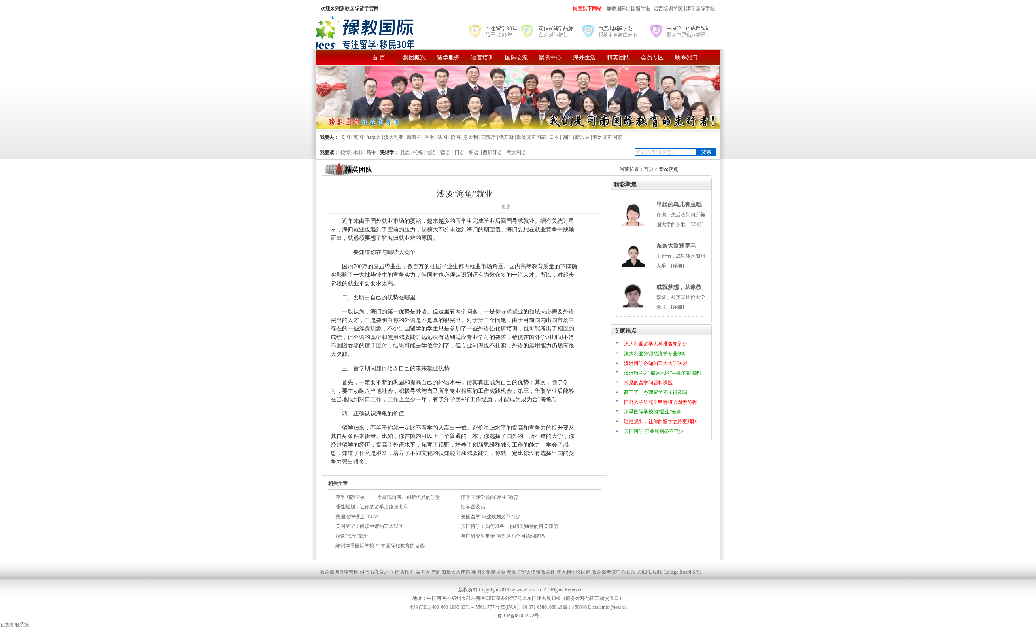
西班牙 (488, 137)
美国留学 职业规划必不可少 (490, 516)
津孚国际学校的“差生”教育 (489, 497)
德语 (445, 152)
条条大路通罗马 (676, 246)
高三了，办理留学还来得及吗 (655, 392)
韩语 (473, 152)
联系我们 (686, 58)
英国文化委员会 (488, 572)
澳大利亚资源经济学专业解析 (655, 353)
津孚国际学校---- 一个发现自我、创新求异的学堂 (387, 497)
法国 (442, 137)
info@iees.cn (614, 607)
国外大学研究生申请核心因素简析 (660, 402)
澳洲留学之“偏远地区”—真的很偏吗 (662, 373)
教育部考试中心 (609, 572)
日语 (459, 152)
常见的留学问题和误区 (648, 382)
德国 (455, 137)
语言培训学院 (668, 8)
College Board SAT (682, 572)
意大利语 (516, 152)
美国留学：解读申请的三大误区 (369, 526)
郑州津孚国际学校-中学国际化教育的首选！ (382, 546)
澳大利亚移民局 (573, 572)
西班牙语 (492, 152)
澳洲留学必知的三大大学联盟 (655, 363)
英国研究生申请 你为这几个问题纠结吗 (503, 536)
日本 (554, 137)
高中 (371, 152)
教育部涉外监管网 (339, 572)
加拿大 (373, 137)
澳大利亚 (393, 137)
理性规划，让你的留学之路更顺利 (371, 507)
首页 (649, 169)
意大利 (470, 137)
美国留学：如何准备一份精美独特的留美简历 (509, 526)
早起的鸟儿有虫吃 (679, 204)
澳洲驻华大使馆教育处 (531, 572)
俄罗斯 (506, 137)
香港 (429, 137)
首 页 (378, 58)
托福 (418, 152)
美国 (345, 137)
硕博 (345, 152)
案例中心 (550, 58)
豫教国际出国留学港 (629, 8)
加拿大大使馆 (455, 572)
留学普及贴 (473, 507)
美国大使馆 (428, 572)
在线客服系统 (14, 624)
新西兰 (414, 137)
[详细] (696, 224)
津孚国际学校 (700, 8)
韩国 (567, 137)
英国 (358, 137)
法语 (431, 152)
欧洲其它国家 (531, 137)
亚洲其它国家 (607, 137)
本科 (358, 152)
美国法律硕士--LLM (356, 516)
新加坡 (582, 137)
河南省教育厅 (374, 572)
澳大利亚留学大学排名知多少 (655, 344)
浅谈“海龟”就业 (352, 536)
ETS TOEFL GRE (645, 572)
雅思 (405, 152)
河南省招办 (402, 572)
